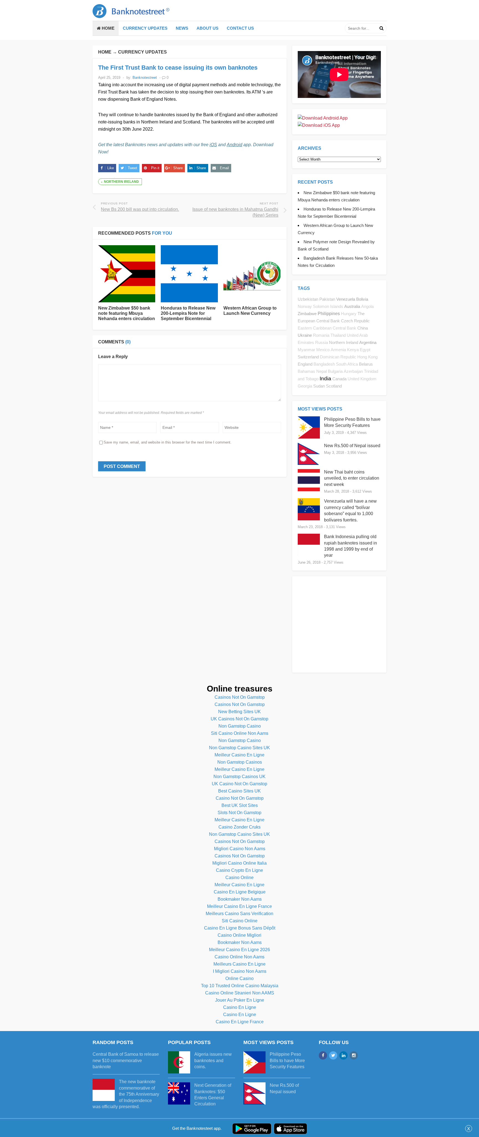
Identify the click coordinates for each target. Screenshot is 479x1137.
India (325, 378)
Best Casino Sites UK (239, 791)
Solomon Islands (328, 306)
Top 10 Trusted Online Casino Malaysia (239, 985)
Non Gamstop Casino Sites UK (239, 747)
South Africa (347, 364)
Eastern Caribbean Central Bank (327, 328)
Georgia (305, 386)
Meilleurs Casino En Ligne (239, 964)
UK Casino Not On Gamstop (239, 783)
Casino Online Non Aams (239, 956)
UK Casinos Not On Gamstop (239, 718)
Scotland (334, 386)
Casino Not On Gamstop (240, 798)
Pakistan (327, 299)
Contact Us (240, 28)
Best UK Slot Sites (239, 805)
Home (107, 28)
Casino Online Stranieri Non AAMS (239, 993)
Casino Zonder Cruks (239, 827)
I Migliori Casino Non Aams (239, 971)
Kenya (353, 350)
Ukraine (305, 335)
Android (234, 144)
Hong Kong (367, 357)
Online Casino (239, 978)
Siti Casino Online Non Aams (239, 733)
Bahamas (306, 371)
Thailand (338, 335)
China (362, 328)
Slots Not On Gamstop (239, 812)
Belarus (366, 364)
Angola (367, 306)
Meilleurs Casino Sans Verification (239, 913)
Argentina (367, 342)
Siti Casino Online (240, 920)
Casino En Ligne (239, 1007)
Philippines (329, 313)
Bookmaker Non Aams (240, 899)
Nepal (321, 371)
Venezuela (345, 299)
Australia (352, 306)
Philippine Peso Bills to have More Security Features (287, 1060)
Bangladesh (324, 364)
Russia (321, 342)
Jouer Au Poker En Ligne (239, 1000)
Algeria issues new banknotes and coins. (213, 1060)
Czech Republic (355, 320)
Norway (305, 306)
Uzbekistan (308, 299)
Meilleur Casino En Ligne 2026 (239, 949)
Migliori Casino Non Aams (239, 848)
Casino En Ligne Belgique (240, 892)
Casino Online (239, 877)
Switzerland (308, 356)
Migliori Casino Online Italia (239, 863)
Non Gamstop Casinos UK (239, 776)
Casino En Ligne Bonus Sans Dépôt (239, 928)
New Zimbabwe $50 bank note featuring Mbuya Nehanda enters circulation (126, 313)
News (182, 28)
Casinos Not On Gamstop (240, 697)
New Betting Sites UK (239, 711)
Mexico (323, 350)
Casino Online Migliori (239, 935)
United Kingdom (362, 379)
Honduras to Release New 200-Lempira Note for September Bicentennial (188, 313)
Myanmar (306, 350)
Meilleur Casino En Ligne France (239, 906)
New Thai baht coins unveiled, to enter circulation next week (351, 478)
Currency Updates (145, 28)
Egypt (365, 350)
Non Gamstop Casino (239, 726)
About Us (207, 28)
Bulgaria (335, 371)
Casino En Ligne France (240, 1021)
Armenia (338, 350)
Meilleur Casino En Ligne (239, 755)
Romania (321, 335)
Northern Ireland (121, 182)
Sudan (319, 386)
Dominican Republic (338, 357)
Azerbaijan (353, 371)
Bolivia (362, 299)
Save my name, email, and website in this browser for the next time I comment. (167, 442)
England (305, 364)
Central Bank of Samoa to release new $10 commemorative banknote (126, 1060)
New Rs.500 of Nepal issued (352, 445)
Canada (339, 378)
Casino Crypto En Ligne (239, 870)
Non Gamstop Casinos (239, 762)
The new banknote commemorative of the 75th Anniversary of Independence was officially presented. (126, 1094)
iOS (213, 144)
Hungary (348, 314)
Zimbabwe (307, 313)
